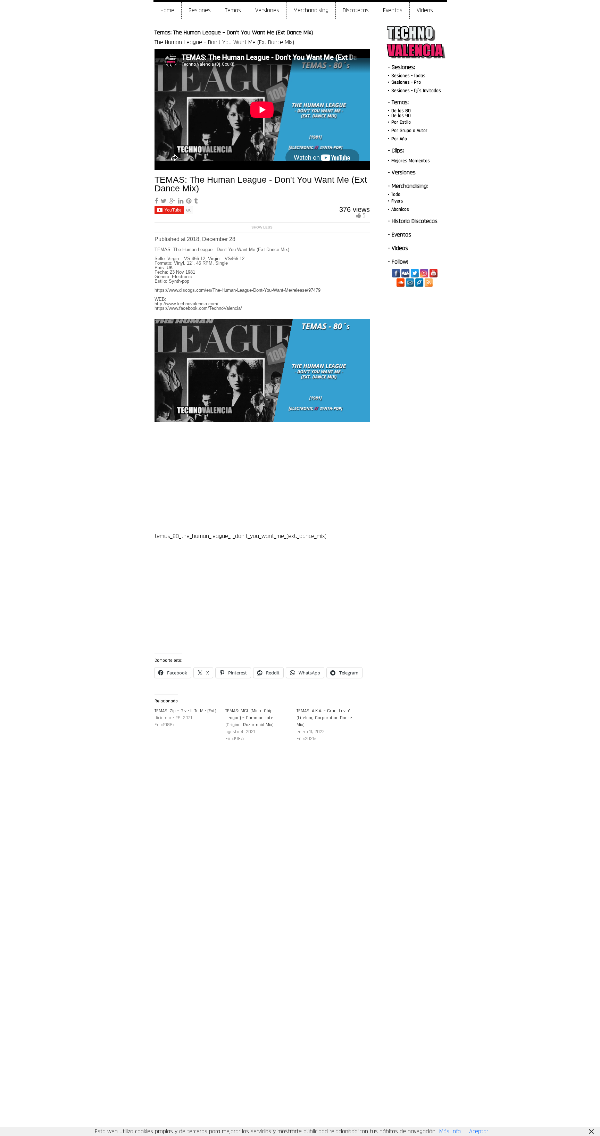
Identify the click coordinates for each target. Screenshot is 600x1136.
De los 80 (401, 111)
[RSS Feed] (428, 282)
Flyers (397, 201)
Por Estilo (401, 122)
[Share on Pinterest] (189, 201)
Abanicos (400, 209)
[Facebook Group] (405, 273)
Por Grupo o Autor (409, 130)
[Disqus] (262, 852)
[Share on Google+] (173, 201)
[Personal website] (419, 282)
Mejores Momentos (410, 161)
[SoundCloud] (400, 282)
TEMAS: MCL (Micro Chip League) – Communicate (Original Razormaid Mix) (249, 718)
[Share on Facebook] (157, 201)
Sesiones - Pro (406, 82)
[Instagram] (424, 273)
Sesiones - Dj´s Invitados (416, 91)
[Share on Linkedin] (181, 201)
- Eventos (399, 235)
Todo (395, 194)
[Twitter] (414, 273)
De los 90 (401, 116)
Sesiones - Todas (408, 76)
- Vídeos (398, 248)
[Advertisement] (262, 476)
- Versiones (402, 172)
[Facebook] (396, 273)
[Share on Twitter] (164, 201)
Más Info (450, 1131)
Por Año (399, 139)
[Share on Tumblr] (196, 201)
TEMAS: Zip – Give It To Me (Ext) (185, 711)
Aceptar (478, 1131)
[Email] (410, 282)
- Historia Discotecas (413, 221)
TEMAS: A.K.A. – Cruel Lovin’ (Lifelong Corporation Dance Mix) (324, 718)
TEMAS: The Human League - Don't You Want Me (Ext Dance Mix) (261, 184)
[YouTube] (433, 273)
